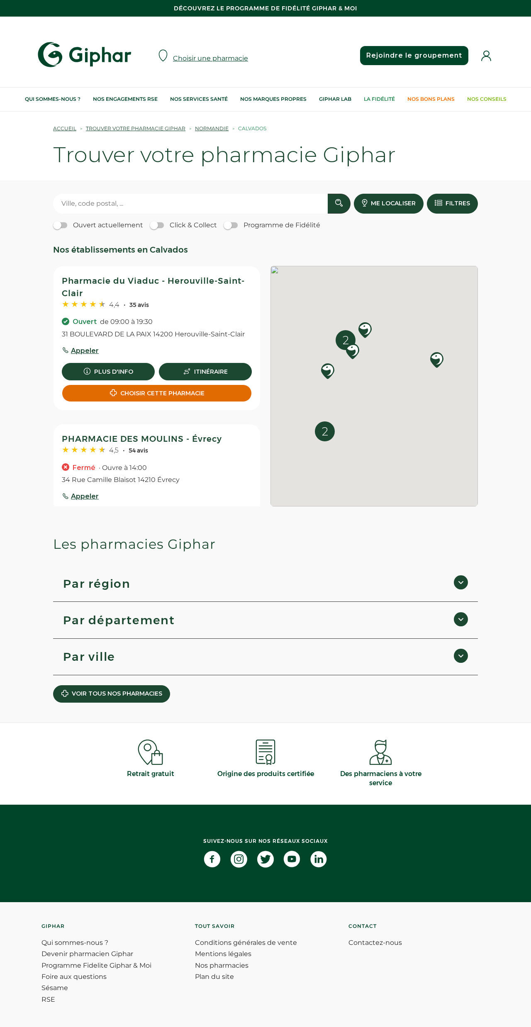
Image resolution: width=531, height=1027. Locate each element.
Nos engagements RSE (125, 99)
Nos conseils (487, 99)
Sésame (54, 988)
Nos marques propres (273, 99)
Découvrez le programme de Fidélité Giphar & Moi (265, 8)
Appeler (85, 351)
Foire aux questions (74, 977)
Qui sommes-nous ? (52, 99)
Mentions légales (223, 954)
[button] (327, 372)
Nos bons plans (431, 99)
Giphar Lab (335, 99)
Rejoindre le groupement (414, 55)
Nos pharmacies (221, 965)
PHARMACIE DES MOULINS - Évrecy (142, 439)
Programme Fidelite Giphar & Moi (96, 965)
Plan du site (214, 977)
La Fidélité (379, 99)
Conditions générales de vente (246, 943)
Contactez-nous (375, 943)
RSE (48, 999)
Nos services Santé (199, 99)
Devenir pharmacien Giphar (87, 954)
